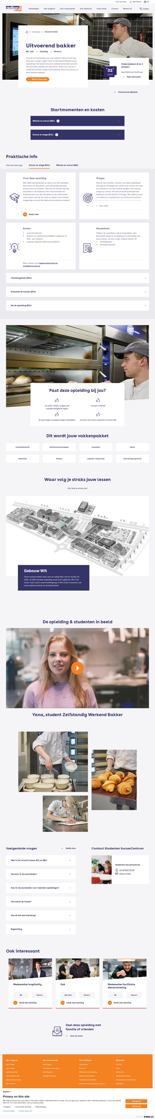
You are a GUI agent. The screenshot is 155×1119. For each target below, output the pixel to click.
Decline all (136, 1106)
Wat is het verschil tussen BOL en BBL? (29, 860)
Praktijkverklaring (49, 1076)
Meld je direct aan (39, 79)
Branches (82, 1068)
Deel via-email (76, 1036)
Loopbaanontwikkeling (51, 1068)
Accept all (136, 1101)
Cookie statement (25, 1111)
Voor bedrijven (86, 9)
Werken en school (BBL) (44, 121)
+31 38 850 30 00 (126, 870)
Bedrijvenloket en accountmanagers (92, 1083)
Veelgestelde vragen (123, 1076)
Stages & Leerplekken (87, 1076)
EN (148, 2)
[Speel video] (77, 668)
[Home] (14, 9)
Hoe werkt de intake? (21, 901)
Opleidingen (34, 9)
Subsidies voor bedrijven (87, 1080)
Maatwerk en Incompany (88, 1072)
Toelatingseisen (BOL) (21, 278)
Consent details (9, 1111)
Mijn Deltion (137, 2)
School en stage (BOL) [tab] (39, 165)
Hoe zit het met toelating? (23, 915)
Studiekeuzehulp (12, 1072)
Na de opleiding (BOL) (21, 305)
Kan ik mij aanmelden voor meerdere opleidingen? (35, 888)
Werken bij (127, 9)
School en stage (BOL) (43, 135)
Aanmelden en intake (13, 1080)
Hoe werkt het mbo (12, 1076)
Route (118, 1068)
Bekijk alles (71, 848)
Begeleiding (16, 929)
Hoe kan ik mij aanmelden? (24, 874)
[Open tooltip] (58, 121)
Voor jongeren (49, 9)
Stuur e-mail (125, 873)
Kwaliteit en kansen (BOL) (23, 292)
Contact (114, 9)
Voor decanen (11, 1083)
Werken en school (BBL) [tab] (67, 165)
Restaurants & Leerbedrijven (126, 1080)
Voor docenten (121, 2)
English (6, 1092)
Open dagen (10, 1068)
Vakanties (119, 1083)
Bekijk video (34, 214)
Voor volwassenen (67, 9)
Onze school (102, 9)
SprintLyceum (47, 1072)
